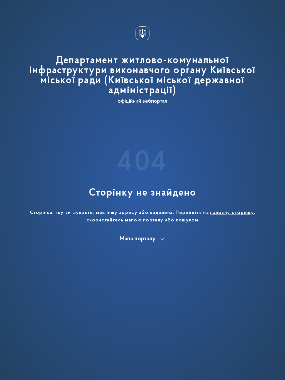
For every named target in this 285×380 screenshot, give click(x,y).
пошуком (187, 220)
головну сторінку (232, 212)
